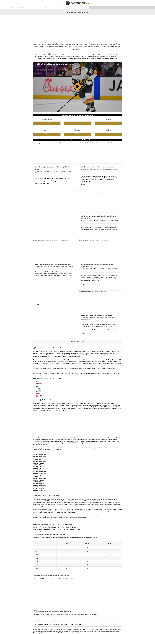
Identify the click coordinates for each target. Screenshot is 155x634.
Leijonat (101, 317)
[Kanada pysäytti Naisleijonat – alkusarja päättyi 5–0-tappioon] (54, 152)
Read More (37, 187)
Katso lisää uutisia (77, 341)
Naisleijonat (56, 171)
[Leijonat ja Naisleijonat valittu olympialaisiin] (100, 301)
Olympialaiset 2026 (115, 220)
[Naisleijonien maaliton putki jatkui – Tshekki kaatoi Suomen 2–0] (100, 202)
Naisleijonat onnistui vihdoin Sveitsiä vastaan (97, 167)
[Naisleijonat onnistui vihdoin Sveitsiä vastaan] (100, 152)
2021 (60, 529)
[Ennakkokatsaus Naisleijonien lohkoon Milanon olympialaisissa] (100, 250)
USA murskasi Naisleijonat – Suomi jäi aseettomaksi (53, 264)
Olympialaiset (62, 171)
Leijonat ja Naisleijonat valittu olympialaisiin (96, 315)
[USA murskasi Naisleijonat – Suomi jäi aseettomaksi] (54, 250)
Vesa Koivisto (39, 171)
